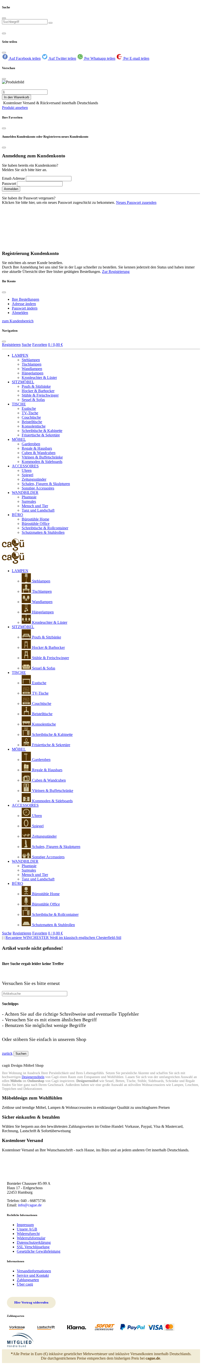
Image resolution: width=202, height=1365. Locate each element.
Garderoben (31, 444)
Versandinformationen (34, 1271)
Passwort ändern (24, 308)
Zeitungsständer (34, 479)
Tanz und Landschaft (38, 510)
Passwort (9, 183)
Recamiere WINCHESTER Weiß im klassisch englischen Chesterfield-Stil (63, 937)
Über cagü (25, 1284)
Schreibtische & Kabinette (42, 431)
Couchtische (31, 417)
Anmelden (11, 189)
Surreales (29, 501)
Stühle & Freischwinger (40, 395)
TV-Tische (30, 413)
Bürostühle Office (36, 523)
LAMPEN (20, 355)
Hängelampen (32, 373)
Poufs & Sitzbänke (36, 386)
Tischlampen (31, 364)
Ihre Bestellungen (25, 299)
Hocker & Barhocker (38, 391)
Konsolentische (34, 426)
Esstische (29, 408)
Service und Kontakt (33, 1275)
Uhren (27, 470)
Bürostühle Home (35, 519)
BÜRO (17, 515)
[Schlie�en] (4, 79)
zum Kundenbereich (18, 321)
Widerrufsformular (31, 1238)
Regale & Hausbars (37, 448)
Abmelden (20, 313)
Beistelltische (32, 422)
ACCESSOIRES (25, 466)
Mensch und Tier (35, 506)
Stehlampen (31, 360)
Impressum (25, 1225)
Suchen (21, 1053)
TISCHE (19, 404)
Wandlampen (32, 369)
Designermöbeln (33, 1077)
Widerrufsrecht (28, 1233)
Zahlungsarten (28, 1280)
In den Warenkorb (16, 97)
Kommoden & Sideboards (42, 462)
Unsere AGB (27, 1229)
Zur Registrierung (116, 271)
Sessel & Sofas (33, 400)
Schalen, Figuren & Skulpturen (46, 484)
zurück (7, 1053)
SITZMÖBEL (23, 382)
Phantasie (29, 497)
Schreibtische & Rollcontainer (45, 528)
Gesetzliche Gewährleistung (38, 1251)
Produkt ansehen (15, 107)
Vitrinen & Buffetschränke (42, 457)
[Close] (4, 18)
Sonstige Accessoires (38, 488)
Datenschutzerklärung (34, 1242)
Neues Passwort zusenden (136, 202)
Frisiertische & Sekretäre (41, 435)
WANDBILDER (25, 492)
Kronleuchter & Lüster (39, 377)
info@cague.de (30, 1205)
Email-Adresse (13, 178)
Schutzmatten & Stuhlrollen (43, 532)
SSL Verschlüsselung (33, 1247)
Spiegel (27, 475)
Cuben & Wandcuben (38, 453)
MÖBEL (19, 439)
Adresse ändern (24, 304)
